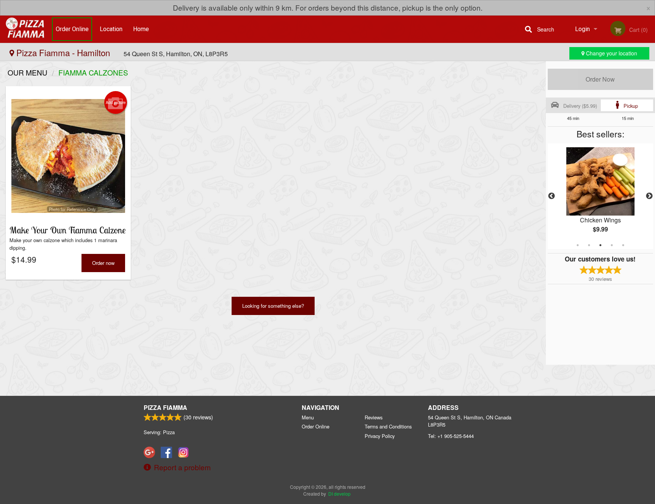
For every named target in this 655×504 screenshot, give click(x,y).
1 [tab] (577, 245)
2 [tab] (589, 245)
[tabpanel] (600, 196)
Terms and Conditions (388, 426)
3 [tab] (600, 245)
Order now (103, 262)
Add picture (116, 102)
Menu (308, 417)
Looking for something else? (273, 305)
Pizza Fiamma (165, 407)
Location (111, 29)
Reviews (373, 417)
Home (141, 29)
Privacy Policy (380, 435)
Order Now (600, 79)
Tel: (451, 435)
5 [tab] (623, 245)
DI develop (339, 493)
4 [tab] (612, 245)
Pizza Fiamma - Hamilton (63, 52)
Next (649, 196)
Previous (551, 196)
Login (582, 29)
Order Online (72, 29)
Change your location (610, 53)
